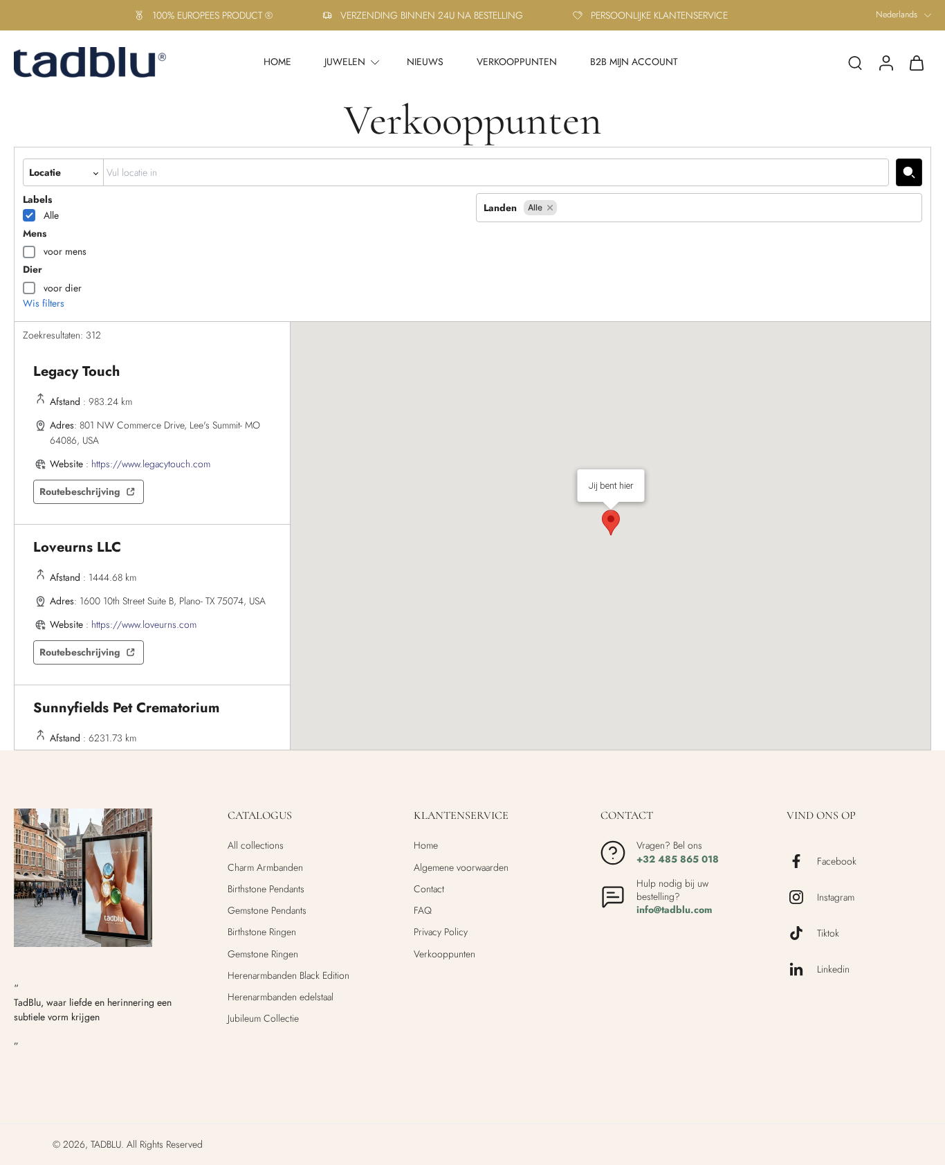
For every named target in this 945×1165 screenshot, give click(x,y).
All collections (256, 845)
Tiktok (828, 933)
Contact (429, 889)
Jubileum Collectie (263, 1018)
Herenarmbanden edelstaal (280, 997)
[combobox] (496, 172)
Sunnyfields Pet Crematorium (126, 708)
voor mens (65, 251)
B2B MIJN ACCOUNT (634, 62)
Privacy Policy (441, 932)
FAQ (423, 910)
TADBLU (106, 1144)
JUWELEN (344, 62)
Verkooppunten (444, 954)
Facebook (836, 861)
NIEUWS (425, 62)
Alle (51, 215)
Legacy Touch (76, 371)
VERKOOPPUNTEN (517, 62)
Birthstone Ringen (262, 932)
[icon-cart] (916, 62)
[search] (855, 62)
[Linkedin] (802, 969)
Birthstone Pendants (266, 889)
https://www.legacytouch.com (150, 464)
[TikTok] (802, 933)
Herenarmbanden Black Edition (288, 975)
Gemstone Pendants (267, 910)
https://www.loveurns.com (143, 624)
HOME (277, 62)
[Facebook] (802, 861)
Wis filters (43, 303)
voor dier (63, 288)
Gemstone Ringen (263, 954)
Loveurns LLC (77, 547)
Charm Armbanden (265, 867)
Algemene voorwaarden (461, 867)
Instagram (835, 897)
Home (426, 845)
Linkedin (833, 969)
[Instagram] (802, 897)
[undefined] (909, 172)
